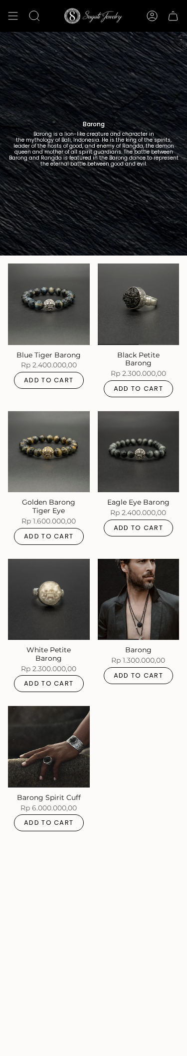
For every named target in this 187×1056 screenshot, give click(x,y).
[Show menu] (13, 15)
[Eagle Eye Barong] (139, 452)
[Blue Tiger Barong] (49, 304)
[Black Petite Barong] (139, 304)
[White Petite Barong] (49, 599)
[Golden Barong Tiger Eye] (49, 452)
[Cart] (173, 15)
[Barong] (139, 599)
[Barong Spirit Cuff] (49, 747)
